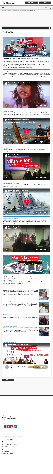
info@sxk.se (6, 451)
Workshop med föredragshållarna (10, 218)
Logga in (46, 2)
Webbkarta (6, 446)
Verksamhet (9, 10)
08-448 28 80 (6, 449)
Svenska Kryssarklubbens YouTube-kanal (23, 67)
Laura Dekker (5, 288)
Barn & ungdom (14, 10)
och (11, 183)
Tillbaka (8, 379)
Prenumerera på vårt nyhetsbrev (11, 444)
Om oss (5, 10)
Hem (2, 10)
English (46, 7)
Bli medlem (32, 2)
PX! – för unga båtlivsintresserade (23, 10)
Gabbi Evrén (5, 148)
